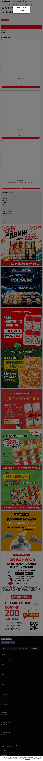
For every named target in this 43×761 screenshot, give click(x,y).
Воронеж (21, 10)
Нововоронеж (21, 11)
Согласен (27, 759)
